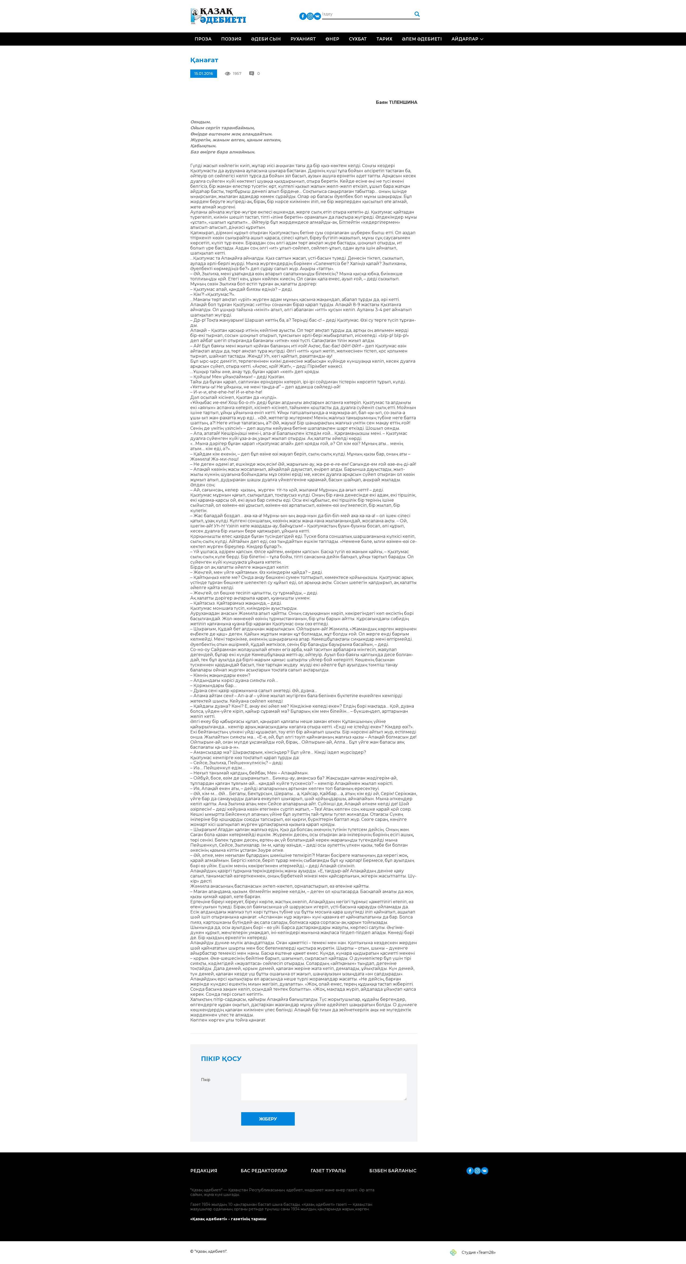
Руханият (303, 39)
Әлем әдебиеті (422, 39)
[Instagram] (310, 16)
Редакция (203, 1170)
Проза (203, 39)
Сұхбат (358, 39)
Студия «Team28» (478, 1252)
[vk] (317, 16)
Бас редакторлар (264, 1170)
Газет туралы (328, 1170)
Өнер (332, 39)
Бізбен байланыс (392, 1170)
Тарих (384, 39)
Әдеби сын (266, 39)
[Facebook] (303, 16)
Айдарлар (465, 39)
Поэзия (231, 39)
